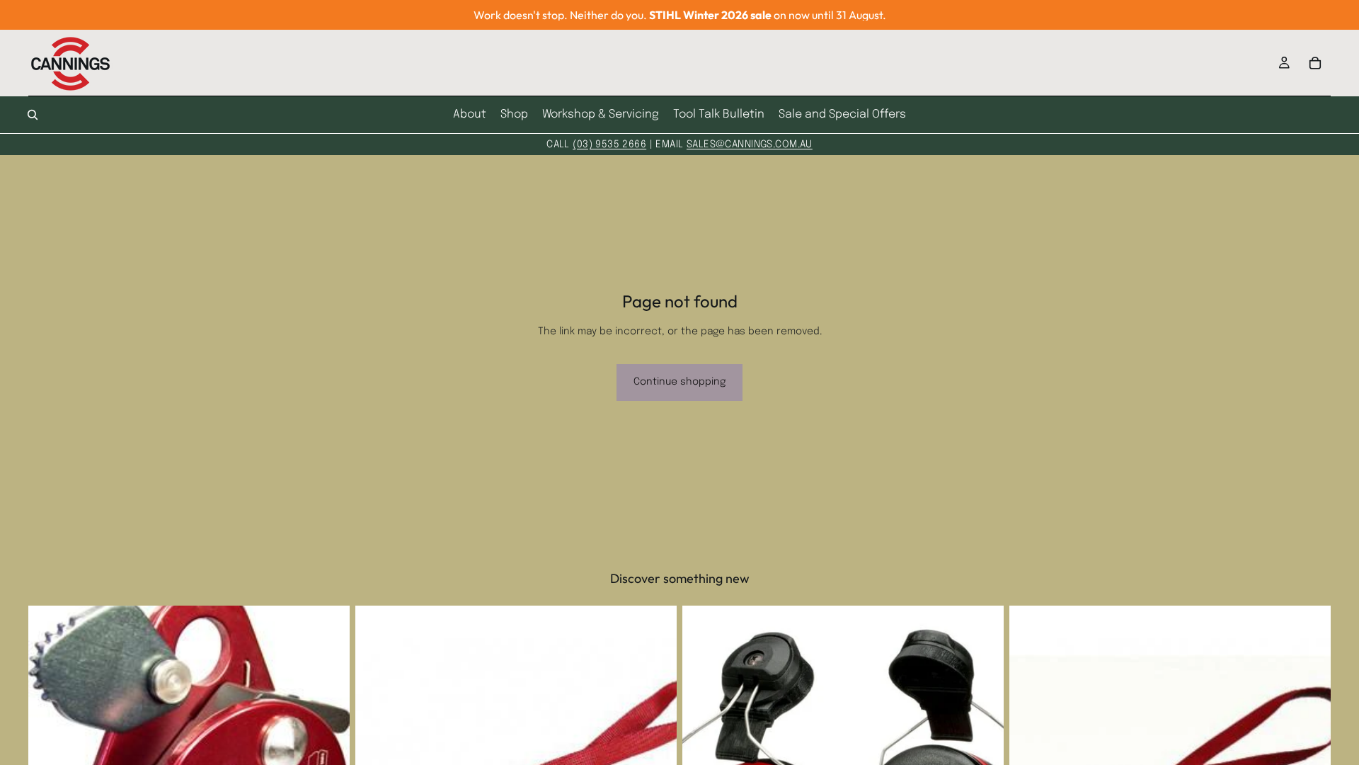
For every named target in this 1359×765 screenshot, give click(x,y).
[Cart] (1315, 63)
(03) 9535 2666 (609, 144)
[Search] (32, 114)
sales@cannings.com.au (750, 144)
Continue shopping (679, 382)
